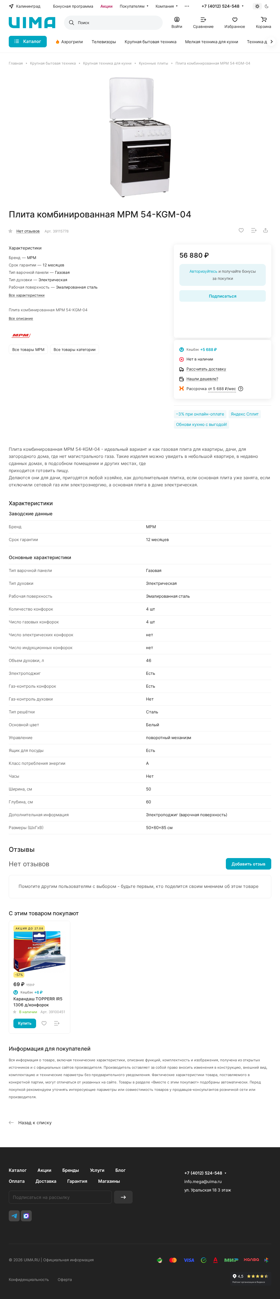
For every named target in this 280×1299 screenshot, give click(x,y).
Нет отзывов (28, 231)
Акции (44, 1170)
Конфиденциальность (29, 1279)
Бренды (70, 1170)
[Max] (26, 1215)
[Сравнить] (254, 230)
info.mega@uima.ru (203, 1181)
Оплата (17, 1181)
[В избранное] (241, 230)
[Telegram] (14, 1215)
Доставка (46, 1181)
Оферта (65, 1279)
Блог (120, 1170)
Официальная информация (68, 1259)
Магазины (109, 1181)
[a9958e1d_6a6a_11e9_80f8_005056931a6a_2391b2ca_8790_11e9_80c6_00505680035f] (140, 137)
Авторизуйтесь (203, 271)
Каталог (18, 1170)
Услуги (97, 1170)
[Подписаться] (123, 1197)
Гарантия (77, 1181)
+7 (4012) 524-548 (221, 6)
